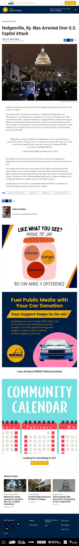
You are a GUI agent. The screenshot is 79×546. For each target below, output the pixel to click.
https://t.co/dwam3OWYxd (55, 144)
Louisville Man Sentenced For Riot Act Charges (39, 498)
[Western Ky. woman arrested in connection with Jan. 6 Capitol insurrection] (15, 485)
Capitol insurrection (61, 193)
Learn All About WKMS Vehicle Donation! (39, 371)
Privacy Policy (33, 525)
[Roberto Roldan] (6, 212)
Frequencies (65, 521)
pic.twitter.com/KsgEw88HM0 (39, 147)
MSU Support (65, 525)
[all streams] (76, 10)
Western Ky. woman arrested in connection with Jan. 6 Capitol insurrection (13, 500)
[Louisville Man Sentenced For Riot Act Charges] (39, 485)
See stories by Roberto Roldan (25, 214)
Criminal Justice (33, 494)
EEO (46, 526)
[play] (5, 10)
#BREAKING (15, 139)
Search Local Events (40, 463)
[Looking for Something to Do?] (39, 416)
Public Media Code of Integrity (51, 521)
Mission (31, 521)
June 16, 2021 (52, 151)
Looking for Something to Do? (39, 458)
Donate (71, 3)
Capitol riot (33, 193)
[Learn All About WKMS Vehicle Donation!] (39, 329)
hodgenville (46, 193)
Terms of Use (65, 529)
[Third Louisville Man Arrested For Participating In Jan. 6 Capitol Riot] (64, 485)
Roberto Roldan (14, 39)
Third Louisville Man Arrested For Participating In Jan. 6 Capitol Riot (64, 499)
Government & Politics (9, 21)
